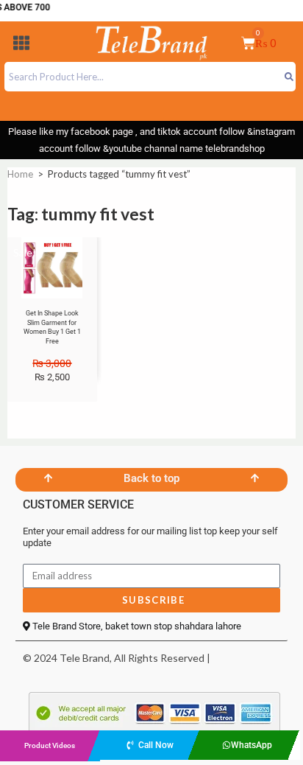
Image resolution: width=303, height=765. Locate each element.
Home (20, 174)
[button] (21, 45)
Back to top (151, 478)
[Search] (289, 76)
